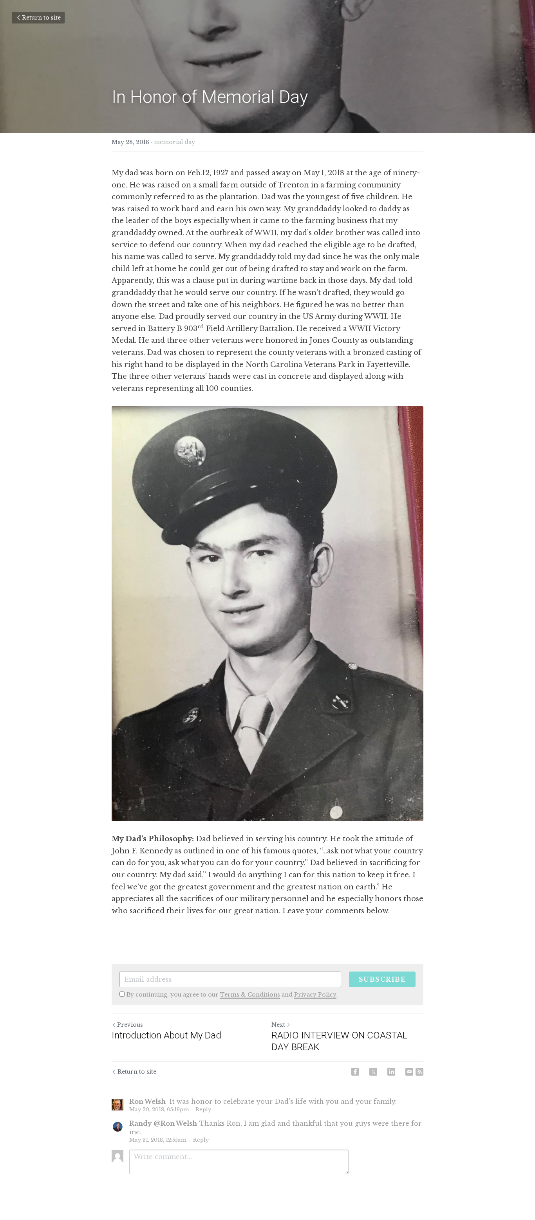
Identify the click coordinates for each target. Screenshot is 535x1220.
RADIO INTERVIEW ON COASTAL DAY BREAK (339, 1041)
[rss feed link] (419, 1072)
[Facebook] (355, 1072)
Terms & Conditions (250, 994)
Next (278, 1024)
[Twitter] (373, 1072)
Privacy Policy (315, 994)
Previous (130, 1024)
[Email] (409, 1072)
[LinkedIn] (391, 1072)
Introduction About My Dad (166, 1035)
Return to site (41, 17)
